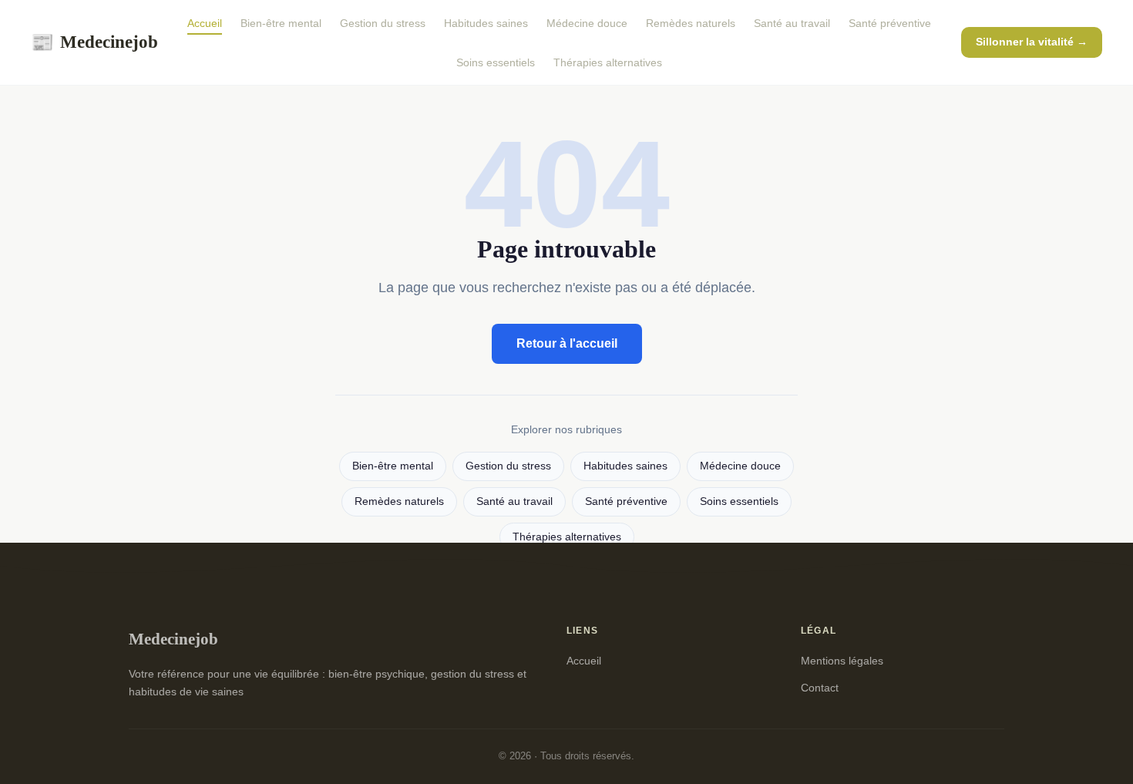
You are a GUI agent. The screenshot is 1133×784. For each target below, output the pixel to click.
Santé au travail (792, 23)
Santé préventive (890, 23)
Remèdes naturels (690, 23)
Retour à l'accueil (566, 343)
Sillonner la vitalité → (1032, 41)
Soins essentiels (495, 62)
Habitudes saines (486, 23)
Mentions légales (842, 660)
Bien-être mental (280, 23)
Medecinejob (94, 42)
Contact (820, 687)
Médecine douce (586, 23)
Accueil (204, 23)
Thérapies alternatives (607, 62)
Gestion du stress (382, 23)
